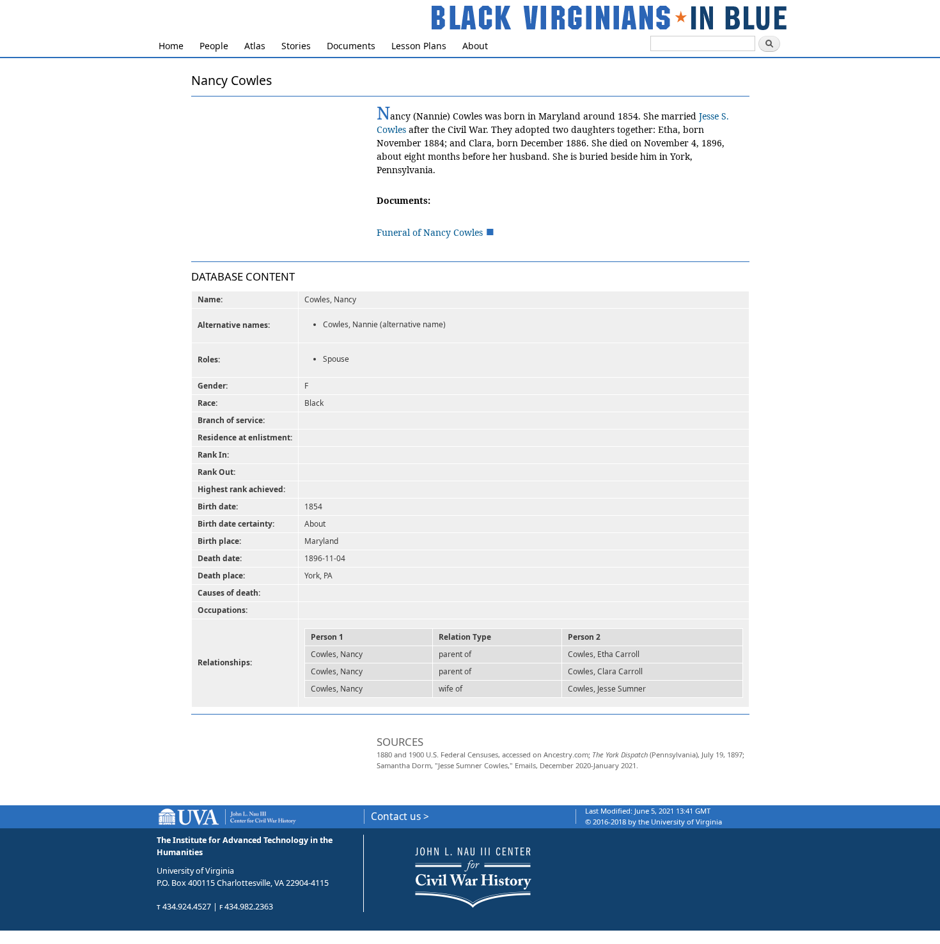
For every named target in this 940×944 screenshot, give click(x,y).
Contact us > (400, 816)
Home (171, 46)
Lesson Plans (418, 46)
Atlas (254, 46)
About (475, 46)
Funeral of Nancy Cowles (430, 232)
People (214, 46)
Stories (296, 46)
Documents (351, 46)
